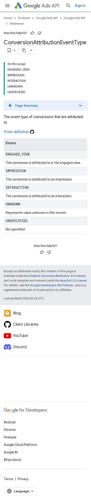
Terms (8, 479)
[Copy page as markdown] (24, 50)
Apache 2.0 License (73, 280)
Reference (17, 23)
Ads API (51, 6)
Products (24, 18)
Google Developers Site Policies (51, 285)
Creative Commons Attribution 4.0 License (57, 276)
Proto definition (17, 132)
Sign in (80, 6)
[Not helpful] (39, 33)
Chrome (10, 430)
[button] (45, 105)
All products (12, 460)
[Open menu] (7, 5)
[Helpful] (32, 33)
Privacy (23, 479)
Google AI (11, 452)
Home (8, 18)
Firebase (10, 437)
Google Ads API (47, 18)
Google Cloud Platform (20, 445)
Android (9, 422)
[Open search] (68, 5)
